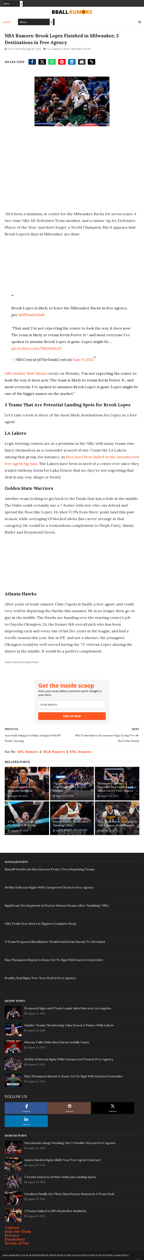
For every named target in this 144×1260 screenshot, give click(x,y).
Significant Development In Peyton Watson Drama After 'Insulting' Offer (70, 821)
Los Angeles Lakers (58, 48)
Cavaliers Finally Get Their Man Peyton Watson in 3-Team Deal (69, 1194)
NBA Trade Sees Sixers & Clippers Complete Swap (40, 923)
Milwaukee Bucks (81, 48)
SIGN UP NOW (72, 716)
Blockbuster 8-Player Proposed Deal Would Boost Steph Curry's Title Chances (115, 787)
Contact (12, 1227)
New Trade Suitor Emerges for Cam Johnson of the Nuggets (117, 823)
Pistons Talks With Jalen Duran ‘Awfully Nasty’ (56, 1042)
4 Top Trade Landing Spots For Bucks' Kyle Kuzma (25, 823)
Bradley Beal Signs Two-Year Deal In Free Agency (40, 978)
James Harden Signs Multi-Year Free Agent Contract (62, 1160)
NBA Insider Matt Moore (26, 373)
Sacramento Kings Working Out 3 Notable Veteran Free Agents (69, 1143)
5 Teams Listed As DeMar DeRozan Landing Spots (60, 1177)
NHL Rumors (80, 751)
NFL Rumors (28, 751)
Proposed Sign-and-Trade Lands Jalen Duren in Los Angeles (67, 1008)
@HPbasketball (31, 314)
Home (6, 22)
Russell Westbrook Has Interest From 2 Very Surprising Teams (49, 869)
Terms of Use (17, 1243)
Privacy (12, 1235)
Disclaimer (15, 1239)
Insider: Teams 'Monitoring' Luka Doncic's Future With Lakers (69, 1025)
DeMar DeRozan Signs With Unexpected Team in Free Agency (49, 887)
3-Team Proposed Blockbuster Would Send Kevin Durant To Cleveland (55, 942)
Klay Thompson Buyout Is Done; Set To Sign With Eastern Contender (54, 960)
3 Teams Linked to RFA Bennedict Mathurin (22, 788)
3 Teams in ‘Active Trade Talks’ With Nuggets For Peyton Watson (72, 787)
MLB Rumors (54, 751)
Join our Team (18, 1231)
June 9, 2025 (83, 359)
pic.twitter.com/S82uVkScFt (36, 348)
